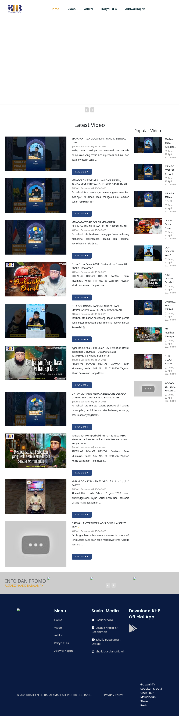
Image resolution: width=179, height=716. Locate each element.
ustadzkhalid (104, 620)
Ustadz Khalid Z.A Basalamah (105, 630)
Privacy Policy (113, 695)
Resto (144, 705)
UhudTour (147, 693)
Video (71, 9)
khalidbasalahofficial (109, 651)
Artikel (88, 9)
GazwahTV (147, 684)
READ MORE (81, 172)
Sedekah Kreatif (151, 689)
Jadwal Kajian (135, 9)
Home (55, 9)
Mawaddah (148, 697)
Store (144, 701)
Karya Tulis (109, 9)
